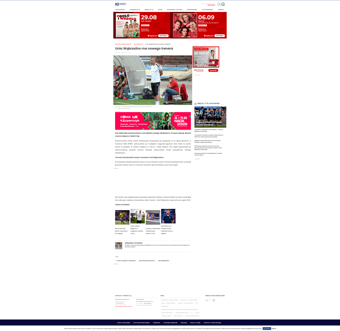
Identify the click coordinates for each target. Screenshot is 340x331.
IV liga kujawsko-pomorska (126, 260)
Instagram (213, 300)
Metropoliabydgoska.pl (123, 44)
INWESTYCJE (149, 10)
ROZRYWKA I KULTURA (174, 10)
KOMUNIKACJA (135, 10)
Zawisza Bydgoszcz (167, 312)
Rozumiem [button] (267, 328)
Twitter (210, 300)
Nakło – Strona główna (168, 303)
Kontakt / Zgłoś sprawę (212, 323)
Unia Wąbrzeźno (163, 260)
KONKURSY (156, 323)
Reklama (184, 323)
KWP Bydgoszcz (178, 316)
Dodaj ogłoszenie (123, 323)
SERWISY (221, 10)
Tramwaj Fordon (166, 316)
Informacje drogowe (219, 4)
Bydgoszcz (211, 5)
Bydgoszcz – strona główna (170, 300)
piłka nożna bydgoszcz (147, 260)
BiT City (197, 312)
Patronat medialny (171, 323)
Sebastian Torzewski (133, 243)
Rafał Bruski (165, 306)
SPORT (160, 10)
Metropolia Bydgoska (120, 4)
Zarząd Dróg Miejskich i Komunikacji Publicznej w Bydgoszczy (180, 309)
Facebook (207, 300)
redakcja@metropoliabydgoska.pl (123, 306)
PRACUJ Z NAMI (195, 323)
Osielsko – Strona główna (185, 303)
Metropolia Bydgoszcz (192, 316)
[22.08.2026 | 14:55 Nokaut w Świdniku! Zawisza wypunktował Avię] (210, 117)
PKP (197, 303)
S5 (191, 312)
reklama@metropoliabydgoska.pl (144, 301)
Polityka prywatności (141, 323)
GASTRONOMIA (192, 10)
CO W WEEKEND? (207, 10)
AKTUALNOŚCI (138, 44)
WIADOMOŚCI (120, 10)
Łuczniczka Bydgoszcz (182, 312)
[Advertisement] (152, 181)
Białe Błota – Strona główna (189, 300)
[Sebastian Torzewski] (118, 246)
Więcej (273, 328)
